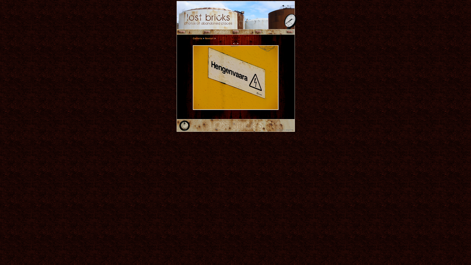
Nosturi (209, 38)
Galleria (197, 38)
